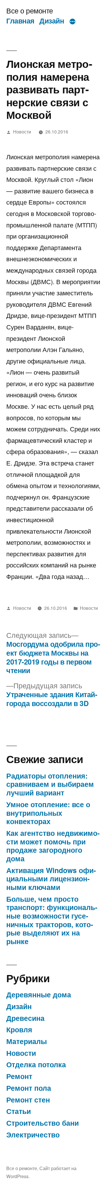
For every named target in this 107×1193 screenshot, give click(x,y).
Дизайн (51, 20)
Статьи (18, 1111)
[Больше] (72, 21)
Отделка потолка (36, 1064)
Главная (20, 20)
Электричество (33, 1134)
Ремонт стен (28, 1099)
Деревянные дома (38, 994)
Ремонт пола (28, 1088)
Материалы (26, 1041)
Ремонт (19, 1076)
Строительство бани (42, 1123)
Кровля (19, 1029)
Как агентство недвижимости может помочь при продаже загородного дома (53, 846)
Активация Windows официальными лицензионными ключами (51, 878)
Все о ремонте (29, 10)
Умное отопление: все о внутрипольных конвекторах (48, 812)
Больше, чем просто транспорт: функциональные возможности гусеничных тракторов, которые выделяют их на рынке (51, 920)
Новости (22, 131)
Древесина (25, 1018)
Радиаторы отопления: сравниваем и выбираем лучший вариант (50, 784)
